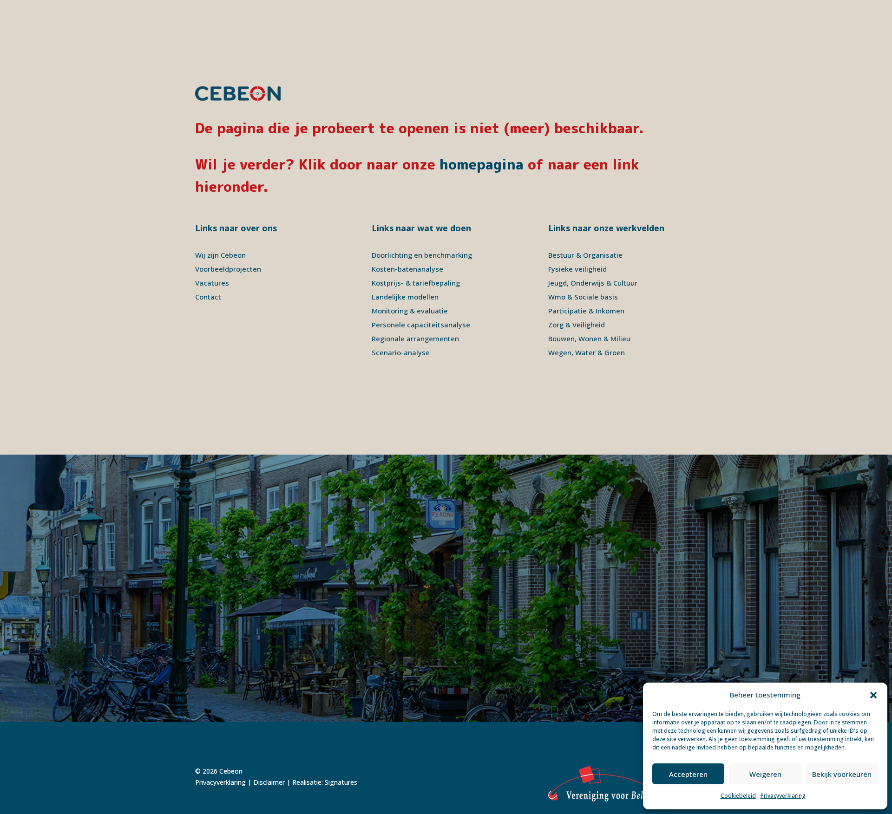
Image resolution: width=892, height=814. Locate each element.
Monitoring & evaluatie (410, 310)
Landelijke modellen (405, 296)
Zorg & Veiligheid (576, 324)
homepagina (481, 164)
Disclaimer (269, 782)
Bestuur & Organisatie (585, 255)
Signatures (341, 782)
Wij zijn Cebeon (220, 255)
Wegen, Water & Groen (586, 352)
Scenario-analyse (401, 352)
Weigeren (765, 774)
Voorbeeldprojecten (228, 269)
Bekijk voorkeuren (842, 774)
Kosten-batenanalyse (407, 269)
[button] (873, 695)
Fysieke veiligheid (577, 269)
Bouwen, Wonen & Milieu (589, 338)
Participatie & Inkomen (586, 310)
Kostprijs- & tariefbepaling (416, 282)
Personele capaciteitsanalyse (421, 324)
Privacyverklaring (783, 796)
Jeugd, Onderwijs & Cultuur (592, 282)
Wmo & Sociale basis (583, 296)
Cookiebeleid (738, 796)
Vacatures (212, 282)
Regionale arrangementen (415, 338)
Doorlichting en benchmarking (422, 255)
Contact (208, 296)
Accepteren (688, 774)
